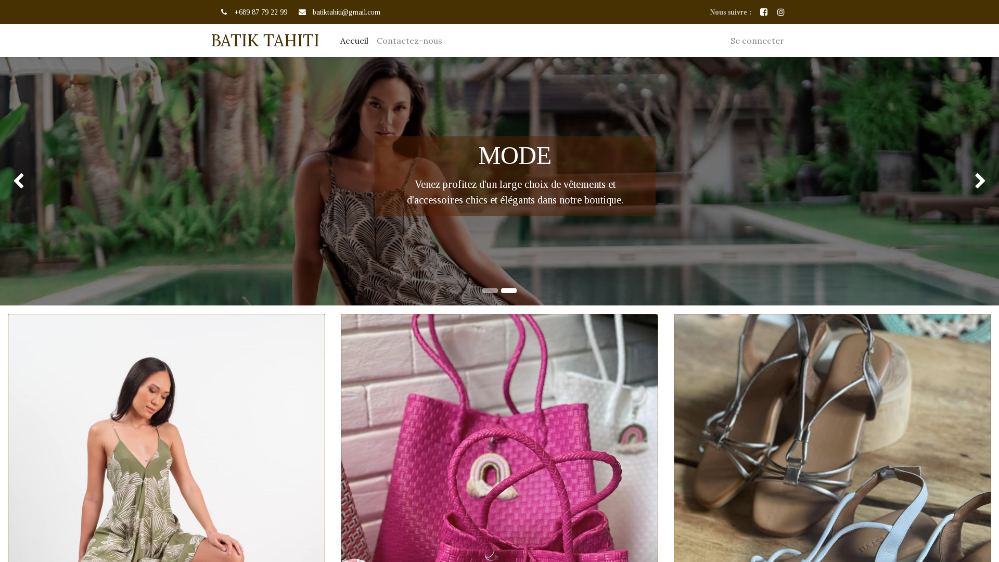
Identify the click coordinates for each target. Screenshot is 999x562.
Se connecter (757, 40)
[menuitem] (354, 40)
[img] (40, 181)
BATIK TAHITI (265, 40)
